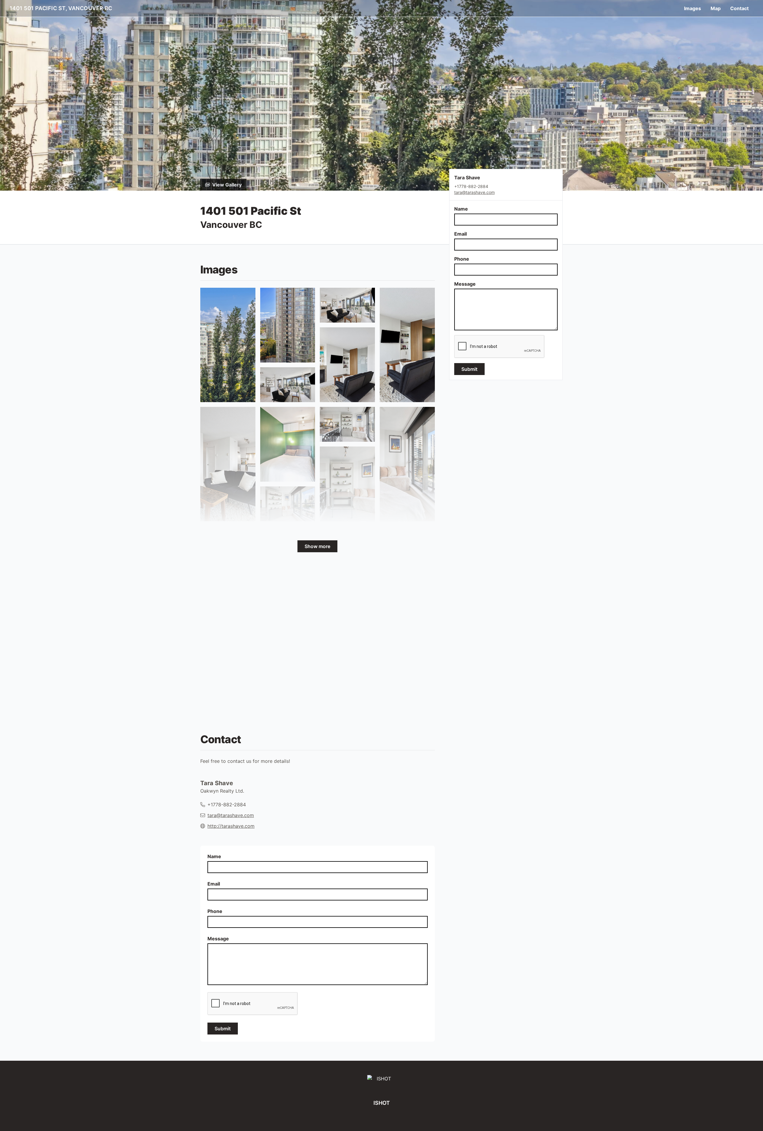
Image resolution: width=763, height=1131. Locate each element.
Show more (317, 546)
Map (716, 8)
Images (692, 8)
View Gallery (227, 185)
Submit (469, 369)
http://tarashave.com (231, 826)
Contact (739, 8)
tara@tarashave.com (474, 192)
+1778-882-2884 (226, 805)
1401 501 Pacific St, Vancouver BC (61, 8)
